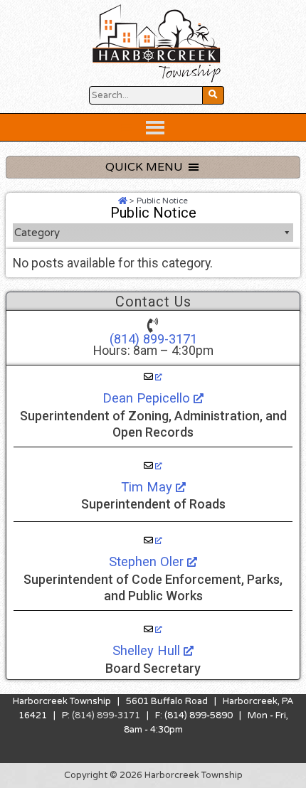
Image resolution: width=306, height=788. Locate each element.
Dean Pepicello (148, 397)
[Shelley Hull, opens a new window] (153, 629)
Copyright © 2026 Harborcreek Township (153, 775)
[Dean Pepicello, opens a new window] (153, 377)
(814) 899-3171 (153, 338)
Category (37, 232)
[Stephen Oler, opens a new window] (153, 540)
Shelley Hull (148, 650)
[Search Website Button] (213, 95)
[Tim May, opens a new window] (153, 466)
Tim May (148, 486)
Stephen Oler (148, 561)
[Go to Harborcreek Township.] (122, 201)
